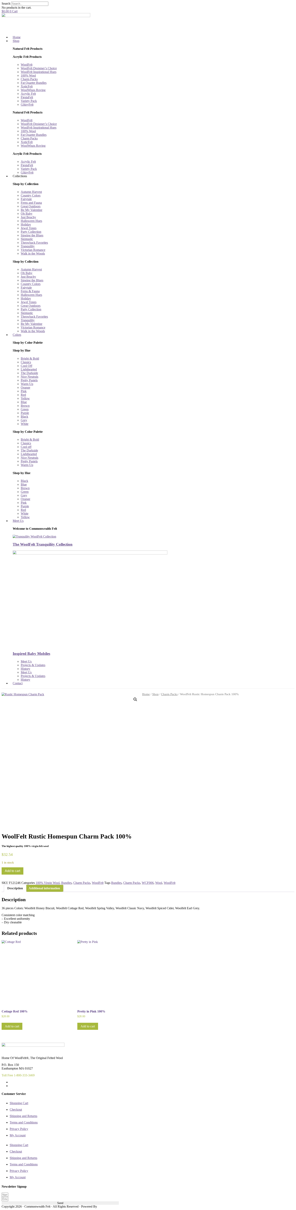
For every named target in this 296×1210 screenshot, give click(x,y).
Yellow (25, 398)
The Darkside (29, 373)
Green (25, 409)
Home (146, 694)
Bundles (66, 882)
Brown (25, 405)
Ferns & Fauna (30, 291)
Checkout (16, 1109)
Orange (25, 387)
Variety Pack (29, 101)
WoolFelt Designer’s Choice (39, 68)
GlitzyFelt (27, 104)
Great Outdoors (30, 206)
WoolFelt (26, 64)
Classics (26, 362)
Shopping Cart (19, 1103)
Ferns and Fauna (31, 202)
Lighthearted (29, 369)
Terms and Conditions (24, 1122)
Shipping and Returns (23, 1116)
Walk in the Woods (33, 253)
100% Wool (28, 75)
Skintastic (27, 239)
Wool (158, 882)
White (24, 424)
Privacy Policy (19, 1129)
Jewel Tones (28, 228)
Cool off (26, 446)
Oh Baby (26, 213)
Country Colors (30, 195)
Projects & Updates (33, 665)
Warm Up (27, 384)
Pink (24, 391)
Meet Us (26, 661)
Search (6, 3)
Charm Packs (29, 79)
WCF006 (148, 882)
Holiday (26, 224)
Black (24, 416)
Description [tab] (15, 888)
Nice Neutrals (29, 376)
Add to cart (12, 871)
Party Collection (31, 231)
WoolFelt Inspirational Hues (38, 72)
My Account (18, 1135)
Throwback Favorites (34, 242)
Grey (24, 420)
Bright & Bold (30, 358)
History (25, 668)
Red (23, 394)
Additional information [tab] (44, 888)
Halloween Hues (31, 221)
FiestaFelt (27, 97)
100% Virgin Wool (48, 882)
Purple (25, 413)
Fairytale (26, 199)
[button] (135, 699)
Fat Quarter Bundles (34, 82)
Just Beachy (28, 217)
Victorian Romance (33, 250)
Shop (155, 694)
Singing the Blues (32, 235)
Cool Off (26, 365)
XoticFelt (27, 86)
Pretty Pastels (29, 380)
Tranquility (28, 246)
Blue (24, 402)
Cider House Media (107, 1206)
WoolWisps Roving (33, 90)
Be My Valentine (31, 210)
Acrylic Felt (28, 93)
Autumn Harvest (31, 192)
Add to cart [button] (12, 1026)
